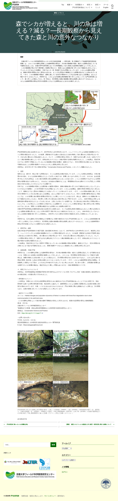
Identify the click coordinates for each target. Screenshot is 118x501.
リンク (97, 7)
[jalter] (30, 461)
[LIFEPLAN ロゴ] (47, 464)
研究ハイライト (59, 13)
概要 (68, 5)
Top (62, 5)
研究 (88, 5)
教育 (96, 5)
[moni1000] (12, 461)
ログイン (65, 472)
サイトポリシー (50, 496)
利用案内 (78, 5)
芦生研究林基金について (81, 7)
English (105, 7)
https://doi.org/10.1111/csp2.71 (32, 313)
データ (106, 5)
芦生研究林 (15, 496)
